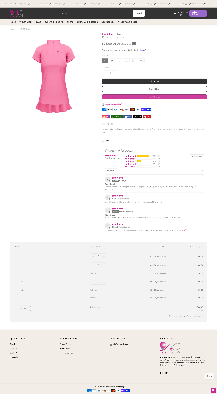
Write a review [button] (197, 156)
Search (12, 344)
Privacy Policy (65, 344)
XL (126, 60)
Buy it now (154, 89)
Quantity (106, 67)
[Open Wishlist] (213, 390)
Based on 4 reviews (112, 158)
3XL (141, 60)
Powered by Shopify (116, 386)
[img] (117, 178)
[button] (198, 13)
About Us (13, 348)
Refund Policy (65, 348)
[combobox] (102, 13)
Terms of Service (66, 353)
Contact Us (14, 353)
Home (12, 29)
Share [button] (106, 140)
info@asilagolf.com (120, 344)
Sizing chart (14, 357)
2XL (133, 60)
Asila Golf (104, 386)
